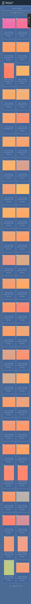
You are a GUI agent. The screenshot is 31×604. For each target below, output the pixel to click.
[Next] (22, 13)
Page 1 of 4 (16, 13)
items (29, 20)
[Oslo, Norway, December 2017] (9, 23)
